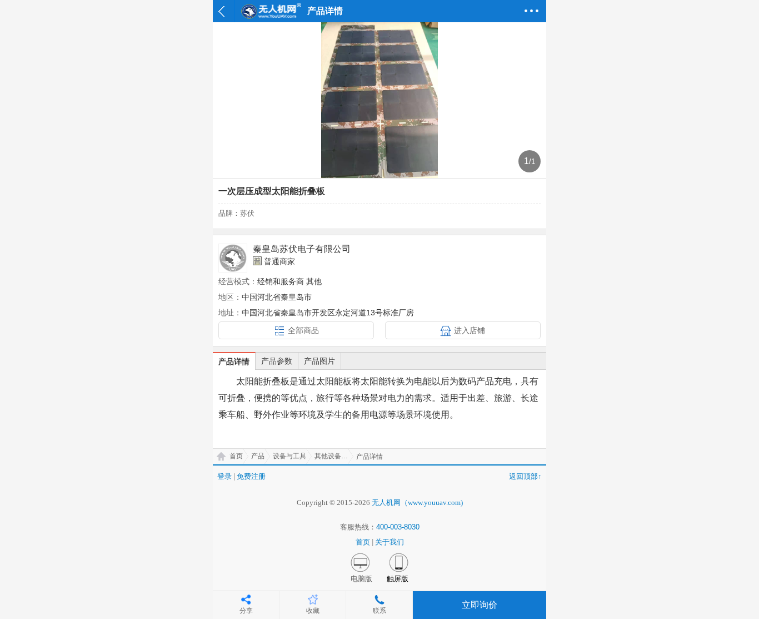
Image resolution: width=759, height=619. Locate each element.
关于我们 (389, 542)
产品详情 (233, 361)
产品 (257, 456)
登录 (224, 476)
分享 (246, 611)
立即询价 (479, 605)
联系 (379, 611)
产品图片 (319, 360)
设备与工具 (289, 456)
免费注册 (251, 476)
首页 (236, 456)
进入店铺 (469, 330)
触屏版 (397, 579)
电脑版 (361, 579)
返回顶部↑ (525, 476)
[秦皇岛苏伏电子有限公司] (233, 258)
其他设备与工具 (333, 456)
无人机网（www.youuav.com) (417, 502)
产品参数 (276, 360)
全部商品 (303, 330)
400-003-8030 (398, 527)
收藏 (312, 611)
